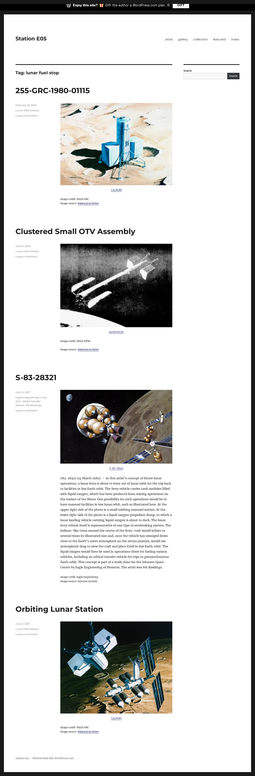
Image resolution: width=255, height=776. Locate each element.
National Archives (88, 203)
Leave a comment (26, 115)
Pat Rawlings (33, 405)
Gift (181, 5)
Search (188, 70)
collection (200, 39)
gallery (183, 39)
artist (169, 39)
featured (219, 39)
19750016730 (116, 332)
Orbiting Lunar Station (59, 609)
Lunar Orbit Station (27, 110)
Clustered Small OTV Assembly (75, 231)
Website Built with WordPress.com (53, 758)
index (235, 39)
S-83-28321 (36, 377)
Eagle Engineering (27, 397)
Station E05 (31, 38)
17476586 (116, 190)
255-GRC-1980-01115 (52, 90)
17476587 (116, 718)
